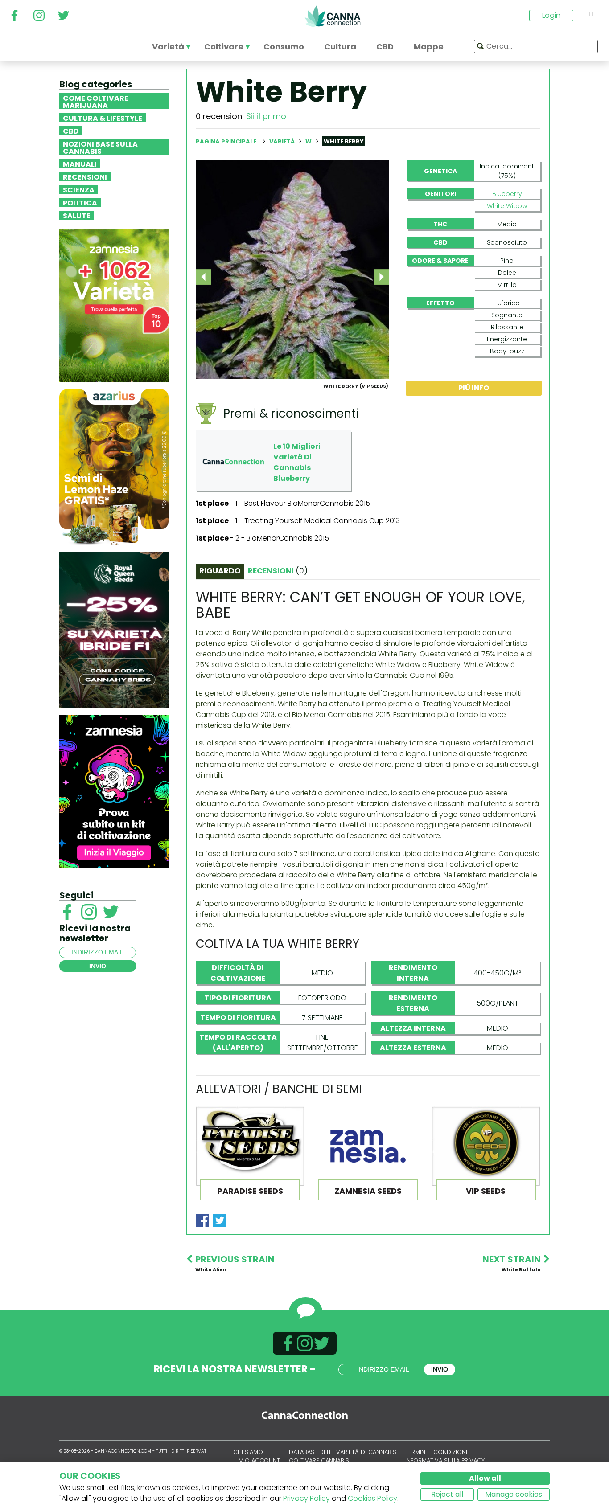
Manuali (80, 163)
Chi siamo (248, 1452)
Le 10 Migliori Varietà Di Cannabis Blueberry (297, 462)
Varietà (282, 141)
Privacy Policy (306, 1498)
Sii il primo (266, 116)
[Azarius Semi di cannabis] (114, 466)
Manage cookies (513, 1494)
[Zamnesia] (114, 304)
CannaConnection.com (332, 16)
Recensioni (85, 176)
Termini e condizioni (436, 1452)
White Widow (507, 205)
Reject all (447, 1494)
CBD (71, 130)
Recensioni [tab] (278, 570)
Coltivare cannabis (319, 1460)
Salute (77, 215)
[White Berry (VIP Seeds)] (292, 269)
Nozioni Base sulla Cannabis (100, 147)
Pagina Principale (226, 141)
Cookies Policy (372, 1498)
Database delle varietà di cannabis (342, 1452)
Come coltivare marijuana (95, 101)
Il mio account (256, 1460)
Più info (473, 388)
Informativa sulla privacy (445, 1460)
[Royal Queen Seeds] (114, 629)
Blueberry (507, 193)
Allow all (485, 1478)
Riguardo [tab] (220, 570)
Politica (80, 202)
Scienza (79, 189)
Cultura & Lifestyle (102, 117)
